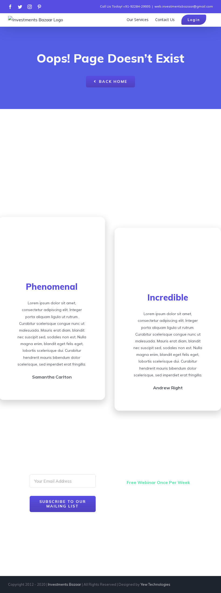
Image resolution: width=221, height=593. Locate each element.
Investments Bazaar (64, 584)
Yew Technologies (155, 584)
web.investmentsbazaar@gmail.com (183, 6)
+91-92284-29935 (136, 6)
